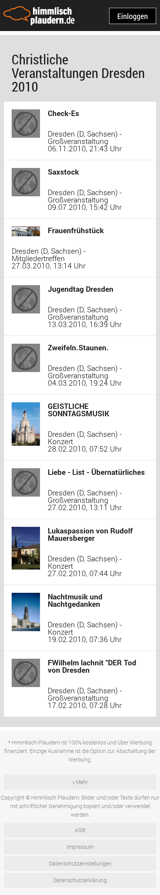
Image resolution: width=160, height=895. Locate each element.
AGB (80, 830)
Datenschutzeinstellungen (80, 863)
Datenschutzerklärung (80, 880)
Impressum (80, 846)
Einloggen (132, 16)
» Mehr (80, 782)
